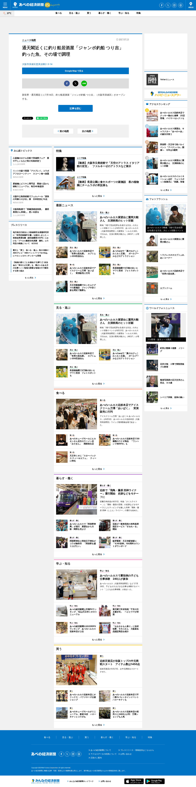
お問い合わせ (126, 754)
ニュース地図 (29, 40)
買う (89, 13)
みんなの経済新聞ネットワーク (45, 781)
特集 (138, 13)
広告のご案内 (96, 758)
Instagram (174, 5)
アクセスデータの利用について (104, 754)
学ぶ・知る (124, 13)
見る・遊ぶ (74, 13)
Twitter (168, 5)
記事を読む (75, 108)
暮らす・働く (104, 13)
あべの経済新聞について (101, 750)
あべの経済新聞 (28, 5)
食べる (58, 13)
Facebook (161, 5)
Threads (180, 5)
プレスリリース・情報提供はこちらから (137, 750)
